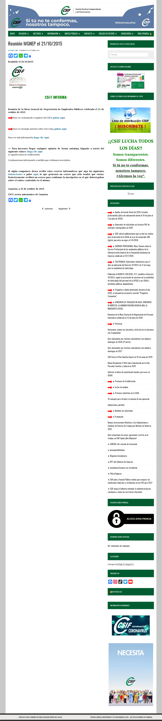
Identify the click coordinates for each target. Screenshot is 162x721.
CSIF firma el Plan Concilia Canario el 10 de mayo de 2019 (130, 357)
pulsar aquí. (59, 117)
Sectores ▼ (38, 33)
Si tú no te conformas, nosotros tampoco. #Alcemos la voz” (131, 170)
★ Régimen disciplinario (117, 455)
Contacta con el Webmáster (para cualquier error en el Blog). (40, 717)
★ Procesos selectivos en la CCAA (125, 393)
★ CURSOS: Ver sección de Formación (122, 444)
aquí (35, 174)
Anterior (49, 208)
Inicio (12, 33)
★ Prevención (117, 416)
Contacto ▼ (89, 33)
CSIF (16, 50)
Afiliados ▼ (24, 33)
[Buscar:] (129, 54)
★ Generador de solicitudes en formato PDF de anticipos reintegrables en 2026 (129, 226)
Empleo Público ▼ (72, 33)
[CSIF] (81, 15)
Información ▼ (54, 33)
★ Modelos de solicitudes (122, 410)
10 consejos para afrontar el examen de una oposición (128, 398)
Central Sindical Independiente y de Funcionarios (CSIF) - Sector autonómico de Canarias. (121, 717)
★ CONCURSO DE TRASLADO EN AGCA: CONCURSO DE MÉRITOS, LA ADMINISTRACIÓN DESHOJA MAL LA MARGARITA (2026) (129, 305)
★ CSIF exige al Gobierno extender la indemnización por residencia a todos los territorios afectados (129, 490)
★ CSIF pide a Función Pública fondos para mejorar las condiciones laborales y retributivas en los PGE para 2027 (130, 481)
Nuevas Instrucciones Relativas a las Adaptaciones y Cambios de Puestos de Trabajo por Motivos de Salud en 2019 (129, 426)
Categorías (113, 564)
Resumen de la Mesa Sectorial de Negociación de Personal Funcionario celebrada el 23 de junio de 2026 (130, 316)
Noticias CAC (117, 591)
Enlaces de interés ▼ (108, 33)
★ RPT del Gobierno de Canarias (120, 461)
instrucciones (15, 174)
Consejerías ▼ (127, 33)
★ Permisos (117, 323)
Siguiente (63, 208)
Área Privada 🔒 (145, 33)
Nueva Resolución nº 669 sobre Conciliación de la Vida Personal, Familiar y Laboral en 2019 (129, 364)
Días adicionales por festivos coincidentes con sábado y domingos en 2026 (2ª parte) (129, 340)
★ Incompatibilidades (116, 450)
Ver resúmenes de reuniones (119, 545)
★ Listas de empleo (120, 387)
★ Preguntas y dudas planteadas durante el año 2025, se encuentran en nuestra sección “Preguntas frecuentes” (129, 293)
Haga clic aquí (34, 151)
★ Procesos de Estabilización (123, 381)
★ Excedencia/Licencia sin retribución (122, 467)
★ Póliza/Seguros (115, 473)
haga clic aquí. (41, 137)
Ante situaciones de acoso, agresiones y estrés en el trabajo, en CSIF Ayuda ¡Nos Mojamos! (128, 436)
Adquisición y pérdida (116, 404)
